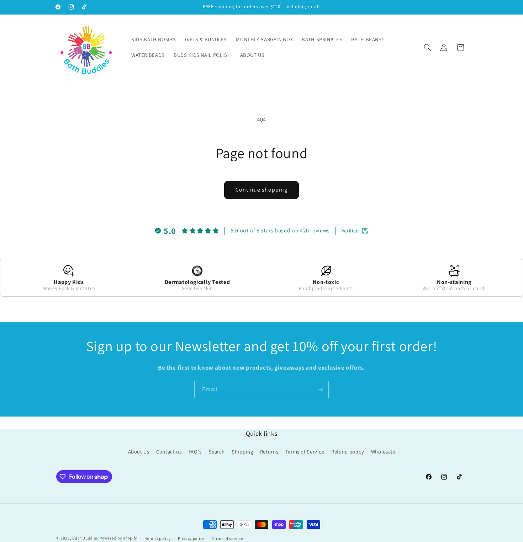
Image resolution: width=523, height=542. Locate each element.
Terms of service (227, 538)
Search (216, 451)
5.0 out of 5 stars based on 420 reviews (280, 230)
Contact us (168, 451)
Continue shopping (262, 189)
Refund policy (347, 451)
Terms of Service (304, 451)
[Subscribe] (320, 389)
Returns (269, 451)
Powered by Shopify (118, 538)
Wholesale (383, 451)
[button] (427, 47)
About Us (138, 451)
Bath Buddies (85, 538)
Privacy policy (191, 538)
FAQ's (195, 451)
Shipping (242, 451)
